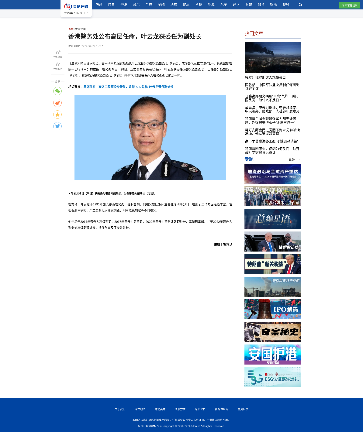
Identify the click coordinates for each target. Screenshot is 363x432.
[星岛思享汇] (272, 182)
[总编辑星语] (272, 227)
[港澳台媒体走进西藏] (272, 205)
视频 (286, 4)
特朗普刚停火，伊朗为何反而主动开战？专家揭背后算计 (272, 151)
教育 (261, 4)
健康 (186, 4)
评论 (236, 4)
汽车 (223, 4)
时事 (111, 4)
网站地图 (140, 409)
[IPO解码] (272, 318)
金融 (161, 4)
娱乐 (273, 4)
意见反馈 (243, 409)
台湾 (136, 4)
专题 (248, 4)
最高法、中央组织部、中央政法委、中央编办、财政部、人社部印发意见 (272, 109)
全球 (148, 4)
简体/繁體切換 (349, 5)
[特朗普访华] (272, 250)
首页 (71, 28)
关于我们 (120, 409)
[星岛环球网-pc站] (76, 17)
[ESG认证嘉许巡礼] (272, 386)
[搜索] (300, 5)
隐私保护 (200, 409)
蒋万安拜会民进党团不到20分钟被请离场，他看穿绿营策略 (272, 132)
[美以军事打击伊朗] (272, 295)
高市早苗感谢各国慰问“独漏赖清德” (271, 141)
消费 (173, 4)
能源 (211, 4)
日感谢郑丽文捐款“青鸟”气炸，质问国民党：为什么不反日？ (271, 98)
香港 (123, 4)
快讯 (98, 4)
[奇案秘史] (272, 340)
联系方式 (180, 409)
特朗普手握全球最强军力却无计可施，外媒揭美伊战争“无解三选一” (270, 121)
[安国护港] (272, 363)
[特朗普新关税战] (272, 273)
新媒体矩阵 (221, 409)
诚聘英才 (160, 409)
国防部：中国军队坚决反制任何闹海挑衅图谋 (272, 87)
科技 (198, 4)
